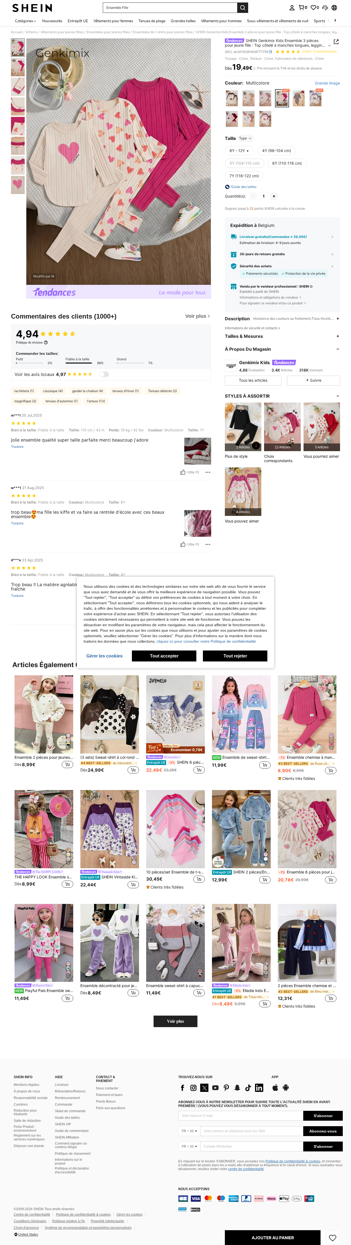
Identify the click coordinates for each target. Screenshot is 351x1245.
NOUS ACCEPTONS (194, 1189)
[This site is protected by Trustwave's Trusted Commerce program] (182, 1209)
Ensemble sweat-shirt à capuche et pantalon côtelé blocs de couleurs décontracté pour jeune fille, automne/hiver (175, 985)
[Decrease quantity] (253, 196)
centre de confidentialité (246, 1169)
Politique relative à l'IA (68, 1221)
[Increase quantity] (274, 196)
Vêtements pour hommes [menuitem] (221, 21)
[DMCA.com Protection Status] (195, 1209)
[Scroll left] (328, 20)
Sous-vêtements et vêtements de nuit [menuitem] (277, 21)
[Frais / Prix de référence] (254, 68)
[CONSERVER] (332, 1237)
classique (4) (53, 391)
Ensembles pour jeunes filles (108, 32)
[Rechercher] (242, 7)
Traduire (17, 447)
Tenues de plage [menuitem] (151, 21)
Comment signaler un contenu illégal (71, 1145)
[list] (222, 1088)
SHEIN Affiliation (67, 1137)
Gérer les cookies (130, 1214)
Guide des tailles (67, 1118)
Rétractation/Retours (70, 1091)
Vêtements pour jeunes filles (62, 32)
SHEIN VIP (63, 1124)
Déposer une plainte (29, 1146)
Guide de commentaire (72, 1131)
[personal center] (292, 7)
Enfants (31, 32)
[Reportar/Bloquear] (208, 472)
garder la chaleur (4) (87, 391)
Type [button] (243, 138)
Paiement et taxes (109, 1095)
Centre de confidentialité (32, 1214)
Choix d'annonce (26, 1228)
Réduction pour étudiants (25, 1112)
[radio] (232, 98)
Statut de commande (70, 1111)
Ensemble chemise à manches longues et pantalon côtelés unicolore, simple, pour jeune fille (307, 757)
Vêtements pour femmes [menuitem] (113, 21)
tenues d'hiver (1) (125, 391)
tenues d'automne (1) (62, 401)
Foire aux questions (110, 1108)
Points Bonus (106, 1101)
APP (274, 1077)
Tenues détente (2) (162, 391)
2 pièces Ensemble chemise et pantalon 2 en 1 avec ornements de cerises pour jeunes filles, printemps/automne (307, 985)
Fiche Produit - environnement (25, 1128)
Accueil (16, 32)
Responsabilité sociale (31, 1098)
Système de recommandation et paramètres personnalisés (88, 1228)
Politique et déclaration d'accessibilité (72, 1170)
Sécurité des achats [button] (256, 266)
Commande (63, 1104)
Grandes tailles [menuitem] (183, 21)
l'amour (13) (96, 401)
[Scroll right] (335, 20)
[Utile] (183, 472)
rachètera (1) (24, 391)
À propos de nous (27, 1091)
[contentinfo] (260, 1198)
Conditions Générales (30, 1221)
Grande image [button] (327, 83)
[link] (302, 7)
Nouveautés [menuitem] (52, 21)
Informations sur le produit (68, 1161)
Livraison (62, 1085)
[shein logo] (32, 7)
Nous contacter (107, 1088)
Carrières (21, 1104)
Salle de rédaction (27, 1121)
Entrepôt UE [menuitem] (78, 21)
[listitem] (243, 427)
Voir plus (175, 1021)
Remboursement (67, 1098)
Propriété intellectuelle (107, 1221)
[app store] (275, 1090)
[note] (175, 748)
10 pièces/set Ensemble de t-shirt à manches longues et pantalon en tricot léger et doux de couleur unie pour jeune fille (175, 872)
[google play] (286, 1090)
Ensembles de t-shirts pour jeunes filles (163, 32)
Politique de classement (72, 1154)
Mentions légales (26, 1085)
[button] (325, 7)
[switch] (104, 374)
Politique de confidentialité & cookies (292, 1161)
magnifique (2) (25, 401)
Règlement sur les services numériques (29, 1137)
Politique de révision (29, 342)
